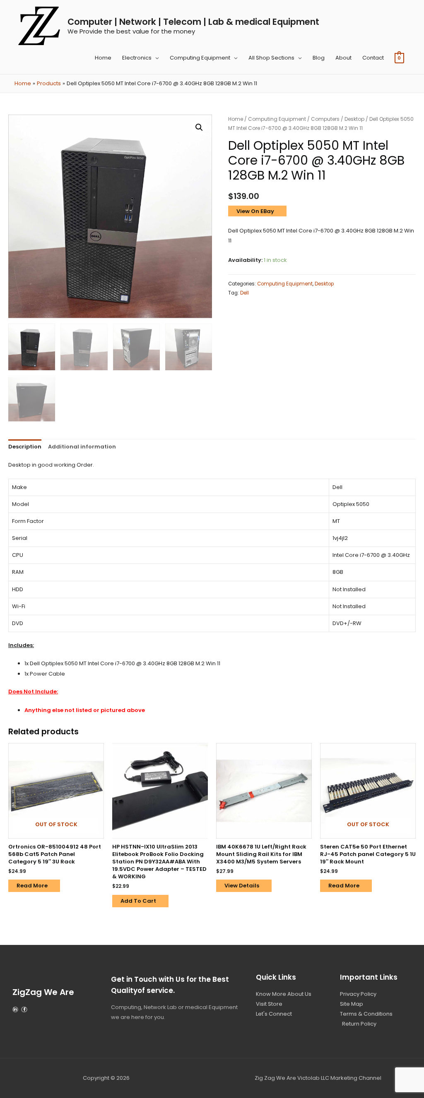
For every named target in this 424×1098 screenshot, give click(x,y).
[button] (199, 127)
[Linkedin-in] (15, 1009)
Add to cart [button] (138, 901)
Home (103, 58)
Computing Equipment (200, 58)
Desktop (354, 118)
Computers (325, 118)
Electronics (137, 58)
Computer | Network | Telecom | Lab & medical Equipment (193, 22)
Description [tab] (24, 447)
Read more (32, 885)
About (343, 58)
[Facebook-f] (24, 1009)
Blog (319, 58)
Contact (373, 58)
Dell (244, 293)
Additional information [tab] (82, 447)
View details (241, 885)
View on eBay (255, 211)
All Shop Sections (271, 58)
